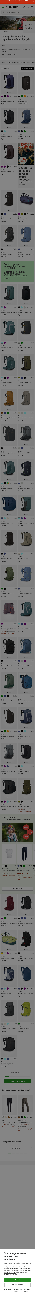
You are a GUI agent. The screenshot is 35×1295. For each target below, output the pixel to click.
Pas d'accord (17, 1285)
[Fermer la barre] (33, 2)
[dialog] (17, 1272)
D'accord (17, 1279)
